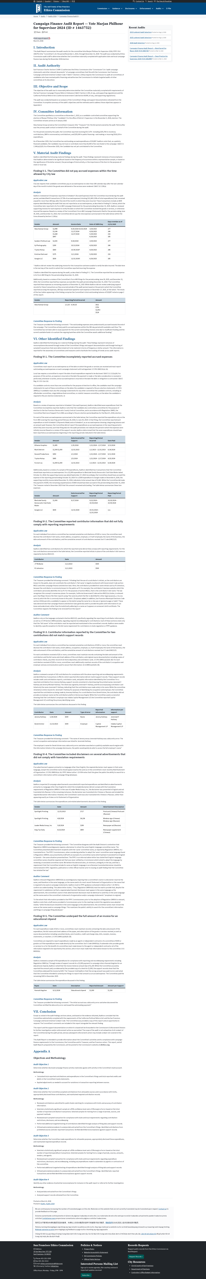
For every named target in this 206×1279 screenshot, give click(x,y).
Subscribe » (86, 1275)
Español (48, 1)
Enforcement (145, 8)
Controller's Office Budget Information (145, 1272)
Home (35, 16)
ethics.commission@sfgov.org (51, 1263)
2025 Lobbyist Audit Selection (140, 37)
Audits (158, 8)
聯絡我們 (109, 1223)
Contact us (162, 1209)
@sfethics (55, 1266)
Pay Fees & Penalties (164, 1)
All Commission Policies (93, 1256)
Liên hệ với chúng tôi (148, 1234)
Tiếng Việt (65, 1)
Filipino (56, 1)
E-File (168, 8)
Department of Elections (140, 1269)
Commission (102, 8)
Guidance (116, 8)
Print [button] (46, 32)
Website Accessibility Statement (96, 1252)
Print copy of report (40, 38)
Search (150, 1)
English (39, 1)
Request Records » (136, 1256)
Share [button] (38, 32)
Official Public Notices (92, 1259)
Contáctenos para (48, 1218)
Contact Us (140, 1)
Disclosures (130, 8)
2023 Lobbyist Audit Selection (140, 32)
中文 (73, 1)
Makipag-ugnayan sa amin (44, 1229)
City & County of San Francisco (142, 1265)
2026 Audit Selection (137, 43)
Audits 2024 (52, 16)
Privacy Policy (89, 1249)
